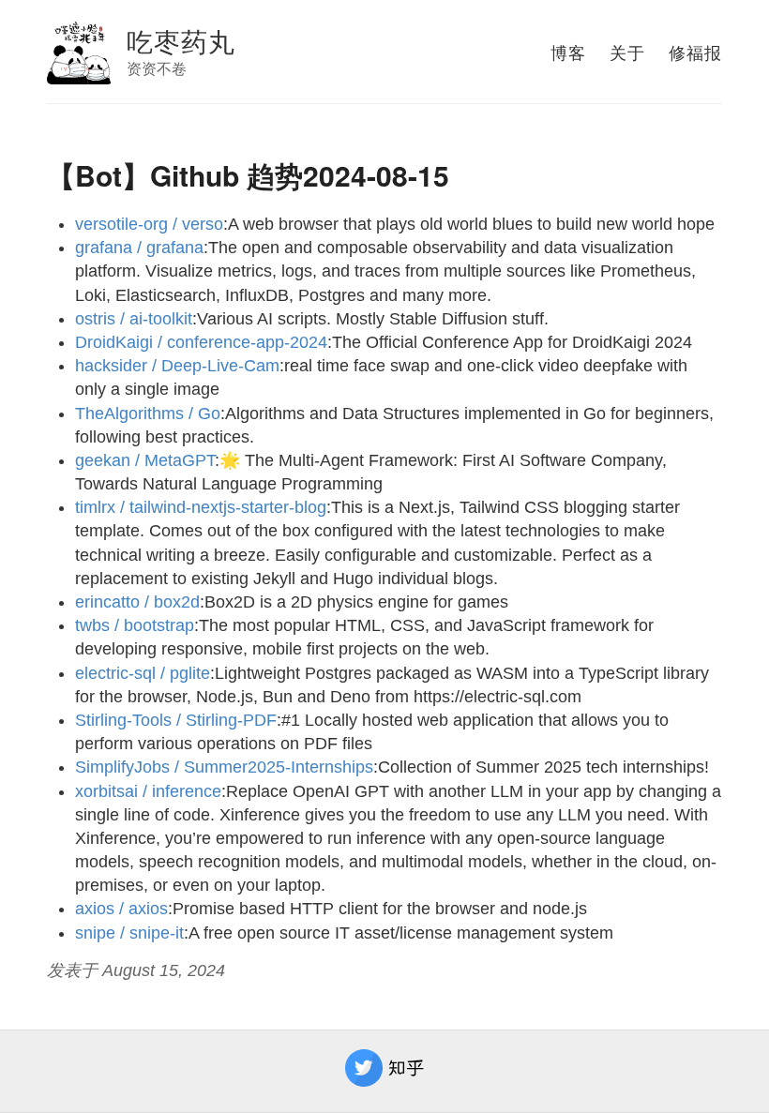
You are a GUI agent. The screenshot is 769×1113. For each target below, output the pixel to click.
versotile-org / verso (149, 224)
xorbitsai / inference (148, 791)
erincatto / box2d (137, 602)
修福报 (695, 51)
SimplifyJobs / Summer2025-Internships (224, 767)
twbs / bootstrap (134, 625)
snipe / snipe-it (129, 933)
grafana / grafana (139, 247)
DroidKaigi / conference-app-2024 (201, 342)
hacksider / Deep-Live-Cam (177, 365)
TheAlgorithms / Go (147, 413)
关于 (627, 51)
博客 (568, 51)
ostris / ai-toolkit (133, 318)
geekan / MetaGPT (145, 460)
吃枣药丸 (181, 40)
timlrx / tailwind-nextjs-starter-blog (200, 507)
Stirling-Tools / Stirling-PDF (176, 720)
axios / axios (121, 908)
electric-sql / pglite (142, 673)
